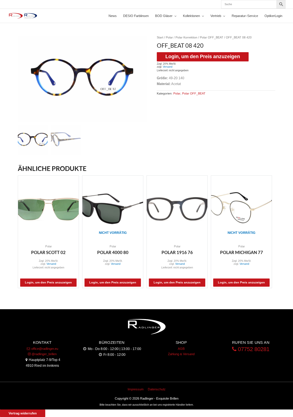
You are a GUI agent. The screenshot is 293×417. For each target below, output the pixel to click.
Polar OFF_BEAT (211, 37)
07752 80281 (252, 349)
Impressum (136, 389)
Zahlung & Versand (181, 354)
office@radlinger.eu (44, 348)
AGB (181, 348)
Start (160, 37)
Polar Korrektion (186, 37)
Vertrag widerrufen (23, 413)
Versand (167, 66)
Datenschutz (157, 389)
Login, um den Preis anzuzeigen (202, 56)
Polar (169, 37)
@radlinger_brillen (44, 354)
